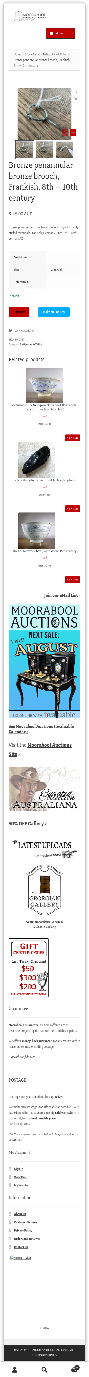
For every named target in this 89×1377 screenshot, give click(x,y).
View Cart (20, 1177)
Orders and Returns (27, 1239)
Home (17, 54)
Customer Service (25, 1222)
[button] (73, 95)
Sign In (18, 1169)
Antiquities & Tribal (55, 54)
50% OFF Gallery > (28, 823)
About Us (20, 1214)
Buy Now (19, 312)
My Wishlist (22, 1185)
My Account (15, 1370)
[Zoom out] (65, 132)
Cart (68, 1366)
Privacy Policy (23, 1230)
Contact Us (21, 1247)
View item (72, 437)
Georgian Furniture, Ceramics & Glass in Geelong (44, 924)
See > (41, 728)
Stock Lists (32, 54)
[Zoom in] (72, 132)
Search (44, 1370)
